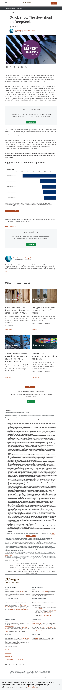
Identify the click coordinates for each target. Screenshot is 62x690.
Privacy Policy (32, 687)
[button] (59, 684)
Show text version (12, 211)
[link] (8, 259)
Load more (30, 387)
